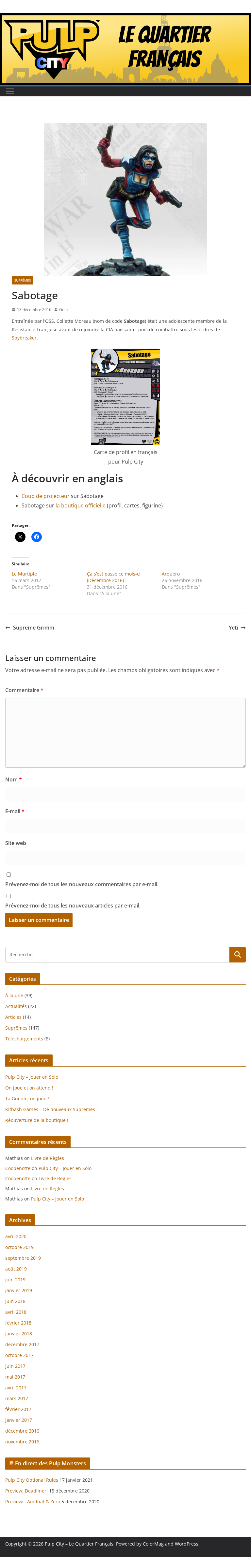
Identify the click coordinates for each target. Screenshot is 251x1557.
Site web (15, 843)
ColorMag (153, 1544)
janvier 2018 (18, 1333)
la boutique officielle (81, 505)
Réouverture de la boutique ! (36, 1120)
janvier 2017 (18, 1420)
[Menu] (10, 91)
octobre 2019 (19, 1247)
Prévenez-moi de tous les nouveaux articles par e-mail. (73, 905)
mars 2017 (16, 1398)
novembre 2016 (22, 1441)
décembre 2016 (22, 1431)
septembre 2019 (23, 1258)
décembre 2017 (22, 1344)
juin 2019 (15, 1279)
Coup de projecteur (46, 496)
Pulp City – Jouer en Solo (31, 1077)
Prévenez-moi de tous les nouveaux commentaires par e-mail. (82, 884)
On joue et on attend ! (29, 1088)
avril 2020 (15, 1236)
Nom (13, 779)
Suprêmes (22, 280)
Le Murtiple (24, 574)
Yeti (233, 627)
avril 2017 (15, 1387)
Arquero (171, 574)
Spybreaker (24, 338)
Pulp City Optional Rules (31, 1480)
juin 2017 (15, 1366)
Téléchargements (24, 1038)
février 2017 (18, 1409)
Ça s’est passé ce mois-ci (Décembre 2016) (114, 577)
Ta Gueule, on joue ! (27, 1098)
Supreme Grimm (33, 627)
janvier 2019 (18, 1290)
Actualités (16, 1006)
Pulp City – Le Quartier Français (79, 1544)
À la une (14, 995)
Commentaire (24, 690)
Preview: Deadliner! (26, 1491)
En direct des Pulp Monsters (50, 1463)
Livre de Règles (47, 1158)
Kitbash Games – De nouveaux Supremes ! (51, 1109)
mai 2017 (15, 1377)
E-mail (15, 811)
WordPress (186, 1544)
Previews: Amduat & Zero (32, 1501)
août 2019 (16, 1269)
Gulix (63, 309)
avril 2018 (15, 1312)
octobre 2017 (19, 1355)
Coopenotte (17, 1168)
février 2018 (18, 1323)
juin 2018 (15, 1301)
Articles (13, 1017)
